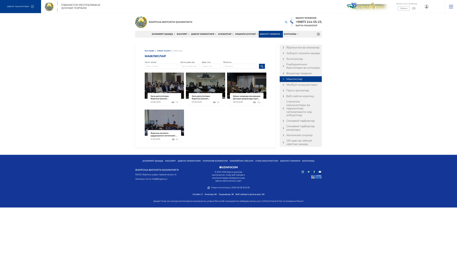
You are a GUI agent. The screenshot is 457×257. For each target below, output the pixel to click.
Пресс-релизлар (297, 90)
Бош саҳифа (149, 51)
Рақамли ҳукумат (245, 34)
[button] (451, 6)
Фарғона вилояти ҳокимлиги (157, 169)
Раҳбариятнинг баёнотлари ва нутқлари (303, 66)
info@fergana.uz (159, 179)
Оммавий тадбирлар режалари (300, 128)
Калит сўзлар (150, 62)
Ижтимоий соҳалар (299, 135)
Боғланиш (290, 34)
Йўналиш (227, 62)
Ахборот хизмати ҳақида (303, 53)
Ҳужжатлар (224, 34)
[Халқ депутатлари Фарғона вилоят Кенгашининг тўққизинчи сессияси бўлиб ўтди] (205, 86)
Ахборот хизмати (270, 34)
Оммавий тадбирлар (300, 120)
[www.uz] (316, 177)
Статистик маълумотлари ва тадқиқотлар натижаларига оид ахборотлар (299, 108)
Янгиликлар (294, 59)
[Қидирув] (286, 22)
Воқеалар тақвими (299, 73)
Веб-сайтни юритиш (300, 96)
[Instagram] (303, 172)
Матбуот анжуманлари (301, 84)
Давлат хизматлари (202, 34)
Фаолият (182, 34)
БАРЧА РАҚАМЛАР (306, 25)
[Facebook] (314, 172)
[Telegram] (308, 172)
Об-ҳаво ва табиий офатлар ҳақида (299, 142)
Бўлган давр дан (187, 62)
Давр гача (206, 62)
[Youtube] (320, 172)
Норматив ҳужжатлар (215, 161)
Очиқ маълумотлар (266, 161)
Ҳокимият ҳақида (162, 34)
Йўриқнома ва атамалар (302, 47)
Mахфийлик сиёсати (241, 161)
